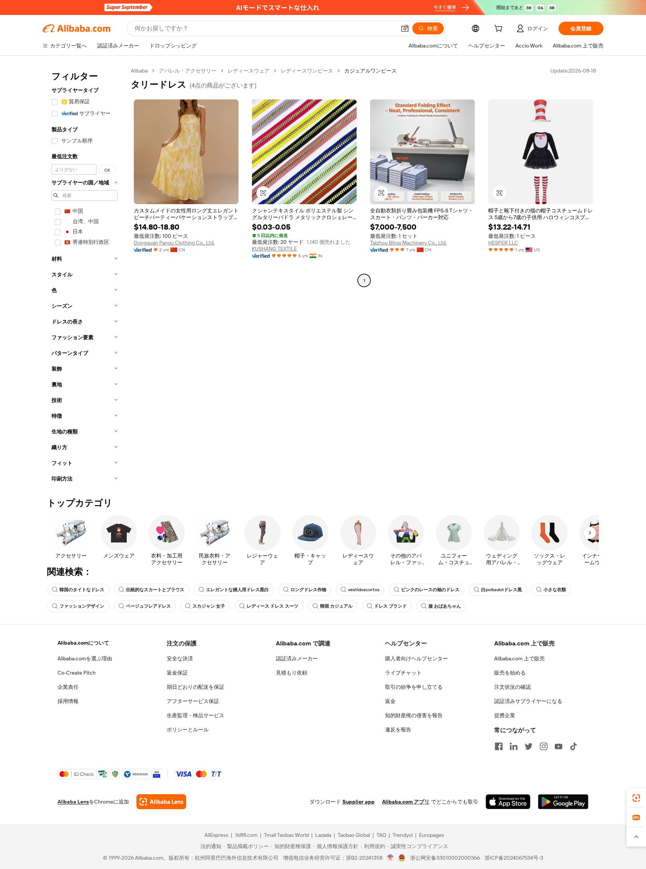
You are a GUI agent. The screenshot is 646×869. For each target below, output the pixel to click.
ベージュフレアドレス (148, 606)
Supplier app (358, 802)
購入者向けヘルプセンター (416, 658)
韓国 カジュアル (336, 606)
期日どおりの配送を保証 (195, 687)
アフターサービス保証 (193, 701)
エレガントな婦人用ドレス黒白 (237, 589)
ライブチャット (403, 673)
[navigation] (84, 277)
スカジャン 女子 (209, 606)
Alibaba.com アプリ (406, 802)
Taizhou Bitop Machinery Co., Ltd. (408, 243)
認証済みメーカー (297, 658)
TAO (381, 835)
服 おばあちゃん (444, 606)
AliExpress (216, 835)
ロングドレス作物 (308, 589)
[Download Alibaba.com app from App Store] (508, 801)
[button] (404, 28)
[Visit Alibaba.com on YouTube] (558, 746)
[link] (636, 798)
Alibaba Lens (73, 802)
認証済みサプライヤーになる (528, 701)
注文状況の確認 (512, 687)
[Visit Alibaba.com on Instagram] (543, 746)
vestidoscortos (363, 589)
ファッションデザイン (81, 606)
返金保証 (177, 673)
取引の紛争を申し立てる (414, 687)
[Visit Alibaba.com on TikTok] (573, 746)
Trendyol (403, 835)
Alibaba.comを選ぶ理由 (85, 658)
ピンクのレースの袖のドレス (430, 589)
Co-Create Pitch (77, 673)
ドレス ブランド (390, 606)
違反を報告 (398, 730)
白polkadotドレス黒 (501, 589)
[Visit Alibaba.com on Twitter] (528, 746)
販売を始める (510, 673)
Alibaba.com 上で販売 (519, 658)
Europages (431, 835)
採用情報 (68, 701)
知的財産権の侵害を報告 (414, 715)
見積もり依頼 (291, 673)
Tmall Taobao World (286, 835)
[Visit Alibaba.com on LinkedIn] (513, 746)
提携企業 (504, 715)
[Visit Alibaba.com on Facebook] (498, 746)
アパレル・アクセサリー (187, 71)
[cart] (499, 30)
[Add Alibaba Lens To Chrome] (161, 801)
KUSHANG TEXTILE (274, 249)
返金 (390, 701)
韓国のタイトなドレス (81, 589)
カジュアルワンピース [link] (370, 71)
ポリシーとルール (188, 730)
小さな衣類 (555, 589)
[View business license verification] (390, 858)
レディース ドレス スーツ (272, 606)
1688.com (246, 835)
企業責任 (68, 687)
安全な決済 (180, 658)
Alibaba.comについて (83, 643)
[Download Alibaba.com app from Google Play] (563, 801)
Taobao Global (354, 835)
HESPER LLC (503, 243)
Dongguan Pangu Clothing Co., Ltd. (174, 243)
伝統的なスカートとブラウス (155, 589)
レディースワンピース (307, 71)
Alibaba (139, 71)
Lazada (323, 835)
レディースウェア (249, 71)
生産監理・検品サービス (195, 715)
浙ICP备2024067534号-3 (514, 858)
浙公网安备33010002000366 (445, 858)
